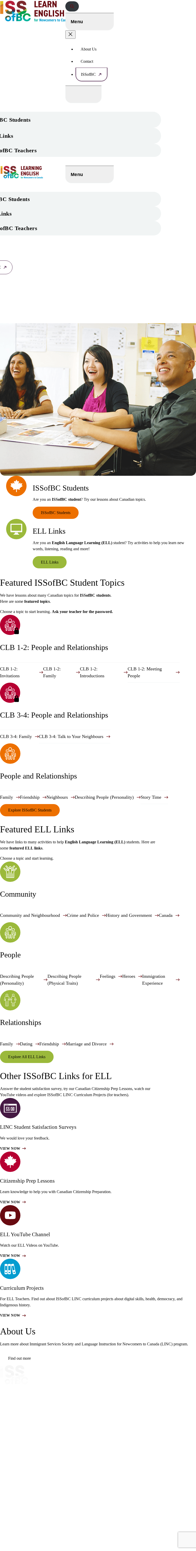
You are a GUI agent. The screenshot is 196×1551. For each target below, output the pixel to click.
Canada (166, 915)
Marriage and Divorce (86, 1043)
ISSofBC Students (55, 512)
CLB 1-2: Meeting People (145, 672)
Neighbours (57, 797)
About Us (88, 49)
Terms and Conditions (20, 1486)
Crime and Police (83, 915)
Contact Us (10, 1446)
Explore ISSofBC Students (30, 810)
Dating (26, 1043)
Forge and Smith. (33, 1548)
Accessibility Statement (25, 1496)
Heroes (128, 976)
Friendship (30, 797)
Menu (77, 21)
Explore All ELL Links (26, 1057)
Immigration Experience (153, 980)
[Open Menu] (83, 94)
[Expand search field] (72, 6)
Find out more (19, 1358)
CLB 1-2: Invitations (10, 672)
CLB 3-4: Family (16, 736)
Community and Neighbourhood (30, 915)
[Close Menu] (70, 34)
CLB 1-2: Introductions (92, 672)
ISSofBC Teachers (16, 1423)
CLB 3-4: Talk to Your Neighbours (71, 736)
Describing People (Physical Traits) (64, 980)
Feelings (107, 976)
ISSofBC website (22, 1390)
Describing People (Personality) (104, 797)
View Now (10, 1148)
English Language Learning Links (30, 1413)
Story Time (151, 797)
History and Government (129, 915)
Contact (87, 61)
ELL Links (49, 562)
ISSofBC (88, 74)
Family (6, 797)
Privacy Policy (13, 1476)
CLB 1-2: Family (52, 672)
